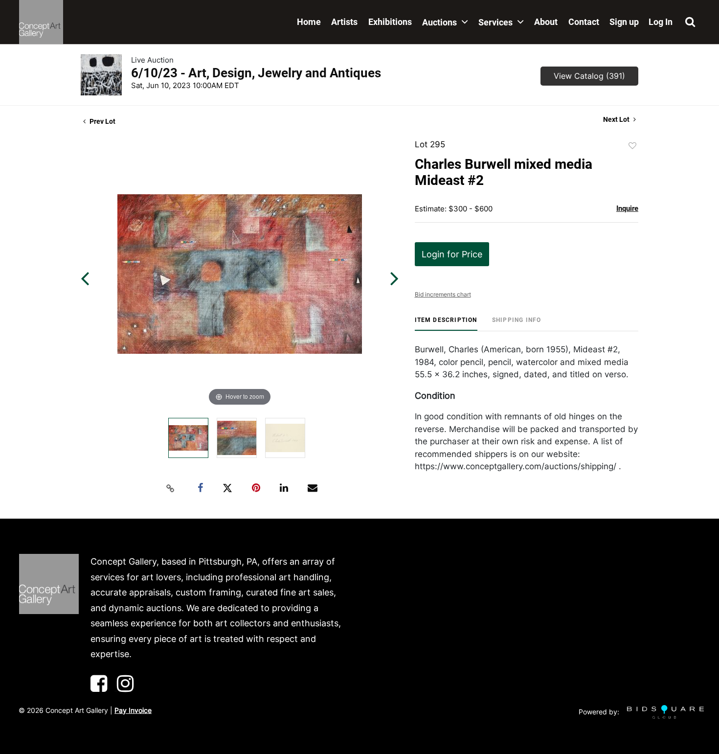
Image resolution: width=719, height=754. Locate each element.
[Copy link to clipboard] (171, 488)
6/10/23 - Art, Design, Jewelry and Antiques (256, 73)
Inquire (627, 208)
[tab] (446, 324)
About (546, 22)
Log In (661, 22)
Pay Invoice (133, 710)
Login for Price (452, 254)
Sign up (624, 22)
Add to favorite (632, 145)
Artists (344, 22)
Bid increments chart (443, 294)
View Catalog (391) (589, 76)
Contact (583, 22)
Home (309, 22)
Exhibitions (390, 22)
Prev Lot (101, 121)
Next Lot (617, 119)
